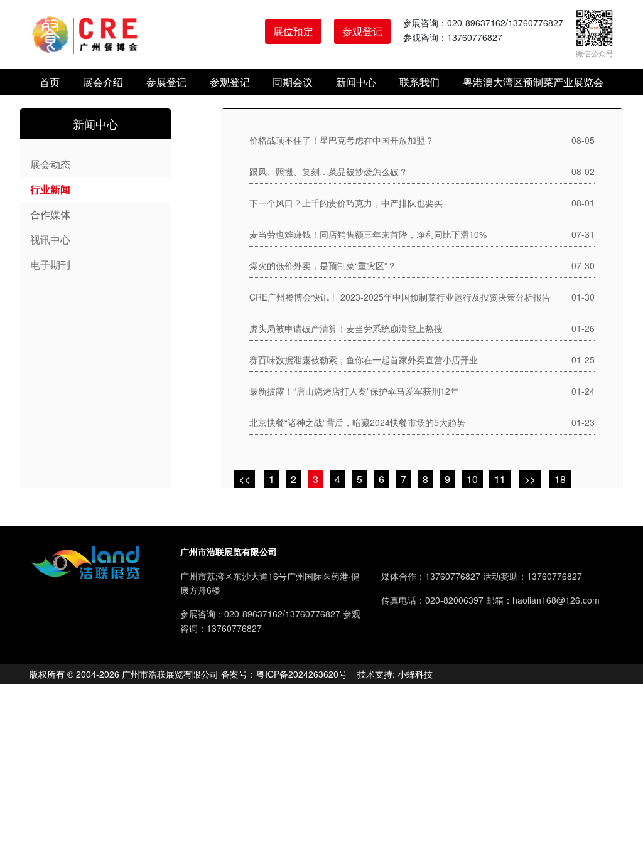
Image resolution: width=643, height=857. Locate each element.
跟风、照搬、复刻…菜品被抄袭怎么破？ (328, 171)
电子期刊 (50, 264)
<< (244, 479)
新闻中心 (356, 82)
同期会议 (293, 82)
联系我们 (419, 82)
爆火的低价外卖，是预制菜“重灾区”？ (322, 265)
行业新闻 (50, 189)
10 (472, 479)
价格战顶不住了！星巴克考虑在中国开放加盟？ (341, 140)
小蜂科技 (415, 674)
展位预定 (293, 31)
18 (560, 479)
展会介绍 (103, 82)
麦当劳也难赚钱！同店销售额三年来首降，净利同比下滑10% (368, 234)
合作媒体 (50, 214)
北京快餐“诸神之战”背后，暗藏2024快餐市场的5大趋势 (357, 422)
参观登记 (362, 31)
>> (530, 479)
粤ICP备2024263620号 (301, 674)
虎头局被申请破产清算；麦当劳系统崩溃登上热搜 (346, 328)
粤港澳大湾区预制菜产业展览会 (533, 82)
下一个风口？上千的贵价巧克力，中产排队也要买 (346, 202)
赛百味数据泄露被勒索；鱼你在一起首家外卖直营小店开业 (363, 359)
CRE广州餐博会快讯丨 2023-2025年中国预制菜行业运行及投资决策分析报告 (400, 296)
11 (499, 479)
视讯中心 (50, 239)
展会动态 (50, 164)
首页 (50, 82)
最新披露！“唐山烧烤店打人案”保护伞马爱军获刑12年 (354, 391)
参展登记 (166, 82)
